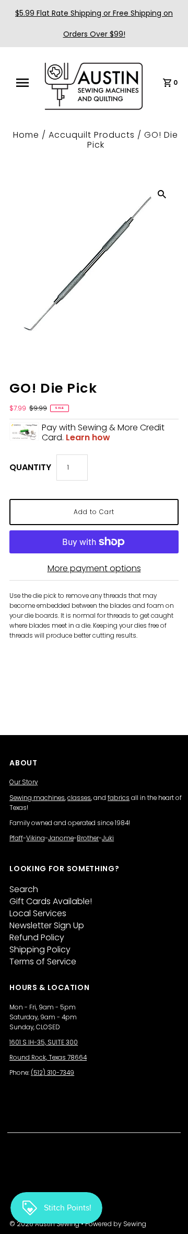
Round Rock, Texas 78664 (48, 1057)
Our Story (23, 782)
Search (23, 889)
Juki (108, 838)
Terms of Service (42, 961)
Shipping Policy (39, 949)
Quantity (30, 467)
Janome (61, 838)
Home (26, 135)
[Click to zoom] (161, 193)
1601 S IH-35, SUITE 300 (43, 1042)
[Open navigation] (25, 83)
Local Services (37, 913)
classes (79, 798)
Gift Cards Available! (50, 901)
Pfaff (16, 838)
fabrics (119, 798)
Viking (35, 838)
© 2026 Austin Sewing (45, 1223)
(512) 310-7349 (52, 1073)
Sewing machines (37, 798)
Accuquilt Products (92, 135)
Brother (88, 838)
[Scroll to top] (167, 1213)
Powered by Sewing (115, 1223)
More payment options (94, 568)
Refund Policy (36, 937)
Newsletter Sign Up (46, 925)
